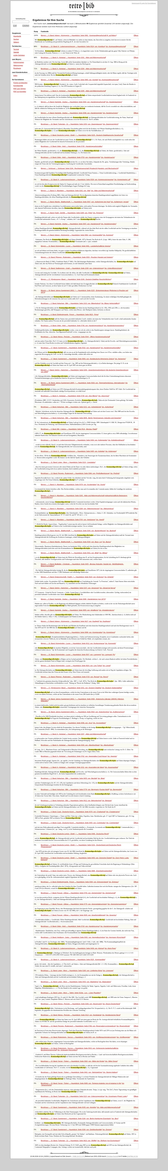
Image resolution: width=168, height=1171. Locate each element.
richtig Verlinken (19, 55)
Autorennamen (18, 62)
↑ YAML (74, 1156)
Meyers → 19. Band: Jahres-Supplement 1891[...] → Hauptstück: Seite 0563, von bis (82, 712)
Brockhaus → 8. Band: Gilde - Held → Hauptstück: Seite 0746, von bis (82, 326)
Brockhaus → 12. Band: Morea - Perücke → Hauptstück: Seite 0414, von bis (80, 1015)
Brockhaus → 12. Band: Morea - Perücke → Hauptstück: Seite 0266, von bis (80, 1004)
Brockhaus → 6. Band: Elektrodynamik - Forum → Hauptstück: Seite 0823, (69, 314)
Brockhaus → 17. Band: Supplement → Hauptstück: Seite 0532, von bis (80, 348)
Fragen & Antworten (20, 83)
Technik (16, 49)
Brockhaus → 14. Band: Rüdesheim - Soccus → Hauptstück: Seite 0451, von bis (85, 1037)
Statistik (16, 52)
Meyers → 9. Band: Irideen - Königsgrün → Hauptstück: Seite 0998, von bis (78, 632)
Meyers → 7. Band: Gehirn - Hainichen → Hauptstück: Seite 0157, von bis (78, 588)
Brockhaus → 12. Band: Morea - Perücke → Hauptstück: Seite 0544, (75, 337)
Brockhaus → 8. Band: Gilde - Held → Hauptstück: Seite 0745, (71, 146)
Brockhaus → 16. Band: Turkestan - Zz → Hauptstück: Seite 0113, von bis (84, 1096)
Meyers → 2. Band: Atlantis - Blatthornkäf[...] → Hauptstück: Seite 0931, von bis (74, 553)
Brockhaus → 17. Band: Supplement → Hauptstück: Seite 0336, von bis (76, 1130)
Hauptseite (17, 36)
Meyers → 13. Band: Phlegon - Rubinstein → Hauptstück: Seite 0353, (77, 257)
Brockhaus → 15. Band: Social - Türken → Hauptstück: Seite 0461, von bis (79, 1072)
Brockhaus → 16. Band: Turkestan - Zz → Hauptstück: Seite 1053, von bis (79, 124)
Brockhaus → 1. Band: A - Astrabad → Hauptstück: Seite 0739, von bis (75, 396)
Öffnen (136, 35)
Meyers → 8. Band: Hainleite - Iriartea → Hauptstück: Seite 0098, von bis (79, 113)
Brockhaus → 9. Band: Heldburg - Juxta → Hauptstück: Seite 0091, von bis (83, 937)
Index (15, 75)
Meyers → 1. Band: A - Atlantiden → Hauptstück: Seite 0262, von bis (77, 191)
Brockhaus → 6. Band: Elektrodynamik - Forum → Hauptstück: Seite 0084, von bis (79, 882)
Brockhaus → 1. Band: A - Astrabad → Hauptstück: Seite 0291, (73, 57)
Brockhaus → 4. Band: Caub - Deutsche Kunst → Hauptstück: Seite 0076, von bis (80, 812)
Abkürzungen (18, 65)
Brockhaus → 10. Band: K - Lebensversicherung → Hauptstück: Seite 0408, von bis (78, 948)
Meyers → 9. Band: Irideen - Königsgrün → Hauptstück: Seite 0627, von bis (75, 621)
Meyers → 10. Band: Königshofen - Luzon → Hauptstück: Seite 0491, (75, 246)
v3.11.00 (81, 1156)
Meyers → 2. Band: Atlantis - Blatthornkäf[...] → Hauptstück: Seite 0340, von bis (78, 531)
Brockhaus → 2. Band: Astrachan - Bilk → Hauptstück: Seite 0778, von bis (81, 789)
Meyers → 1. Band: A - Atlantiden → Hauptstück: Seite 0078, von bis (73, 485)
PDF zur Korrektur (19, 92)
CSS (136, 1156)
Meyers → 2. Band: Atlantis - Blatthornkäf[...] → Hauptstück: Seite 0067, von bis (84, 202)
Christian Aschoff (112, 1156)
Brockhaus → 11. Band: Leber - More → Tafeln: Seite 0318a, (71, 993)
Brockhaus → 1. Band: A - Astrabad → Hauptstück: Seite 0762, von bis (79, 756)
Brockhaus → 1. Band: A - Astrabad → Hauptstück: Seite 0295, (73, 91)
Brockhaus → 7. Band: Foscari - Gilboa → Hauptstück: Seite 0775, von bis (83, 904)
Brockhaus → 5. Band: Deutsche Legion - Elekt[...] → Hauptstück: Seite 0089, (75, 834)
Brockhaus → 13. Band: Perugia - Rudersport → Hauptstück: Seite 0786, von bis (85, 1026)
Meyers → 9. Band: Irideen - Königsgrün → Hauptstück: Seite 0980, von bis (80, 80)
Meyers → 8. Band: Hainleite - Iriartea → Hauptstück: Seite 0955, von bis (77, 610)
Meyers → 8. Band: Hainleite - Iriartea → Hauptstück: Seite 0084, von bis (81, 102)
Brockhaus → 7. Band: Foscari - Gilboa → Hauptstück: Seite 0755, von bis (78, 893)
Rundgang (17, 68)
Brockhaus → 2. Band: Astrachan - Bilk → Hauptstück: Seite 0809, (81, 418)
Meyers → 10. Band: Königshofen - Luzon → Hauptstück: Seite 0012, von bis (78, 643)
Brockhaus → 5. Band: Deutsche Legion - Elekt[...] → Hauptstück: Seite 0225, (82, 135)
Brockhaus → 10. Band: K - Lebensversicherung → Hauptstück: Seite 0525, (73, 960)
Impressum (136, 3)
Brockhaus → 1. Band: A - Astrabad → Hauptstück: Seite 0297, (73, 734)
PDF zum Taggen (19, 89)
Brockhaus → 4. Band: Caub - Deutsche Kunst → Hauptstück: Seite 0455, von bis (80, 823)
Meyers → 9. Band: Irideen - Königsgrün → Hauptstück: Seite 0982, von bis (77, 235)
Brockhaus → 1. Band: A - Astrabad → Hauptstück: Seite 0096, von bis (73, 723)
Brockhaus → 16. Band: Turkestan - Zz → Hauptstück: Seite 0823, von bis (80, 1141)
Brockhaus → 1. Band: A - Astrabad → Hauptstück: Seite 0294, (73, 69)
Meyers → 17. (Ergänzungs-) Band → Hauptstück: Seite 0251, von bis (81, 688)
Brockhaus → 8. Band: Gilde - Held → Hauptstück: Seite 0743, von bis (79, 926)
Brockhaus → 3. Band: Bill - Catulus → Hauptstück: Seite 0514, (69, 429)
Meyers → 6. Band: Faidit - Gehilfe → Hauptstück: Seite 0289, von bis (72, 213)
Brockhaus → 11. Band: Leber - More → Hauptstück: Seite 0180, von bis (77, 971)
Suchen (16, 39)
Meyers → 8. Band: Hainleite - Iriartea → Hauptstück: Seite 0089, (73, 599)
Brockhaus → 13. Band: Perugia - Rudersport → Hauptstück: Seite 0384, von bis (80, 473)
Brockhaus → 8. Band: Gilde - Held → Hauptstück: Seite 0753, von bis (78, 157)
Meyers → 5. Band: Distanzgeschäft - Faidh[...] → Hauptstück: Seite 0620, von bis (77, 577)
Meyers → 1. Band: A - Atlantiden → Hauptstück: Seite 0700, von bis (72, 520)
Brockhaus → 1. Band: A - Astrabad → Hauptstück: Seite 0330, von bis (77, 745)
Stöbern (16, 42)
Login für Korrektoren (148, 3)
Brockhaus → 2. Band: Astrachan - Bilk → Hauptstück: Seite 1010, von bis (80, 303)
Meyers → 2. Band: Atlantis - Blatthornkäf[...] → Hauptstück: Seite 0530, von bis (76, 542)
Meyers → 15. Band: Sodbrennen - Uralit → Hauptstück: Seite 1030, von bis (81, 268)
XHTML (130, 1156)
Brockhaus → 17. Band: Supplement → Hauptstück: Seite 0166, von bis (79, 1118)
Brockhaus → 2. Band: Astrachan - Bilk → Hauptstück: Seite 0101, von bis (77, 407)
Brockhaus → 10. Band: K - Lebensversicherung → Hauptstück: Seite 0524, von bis (83, 46)
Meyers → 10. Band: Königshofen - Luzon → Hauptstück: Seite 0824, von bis (75, 666)
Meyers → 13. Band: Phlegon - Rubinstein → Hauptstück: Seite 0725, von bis (74, 677)
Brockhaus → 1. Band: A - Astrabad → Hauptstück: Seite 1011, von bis (79, 767)
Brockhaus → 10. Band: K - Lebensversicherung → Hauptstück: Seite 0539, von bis (85, 180)
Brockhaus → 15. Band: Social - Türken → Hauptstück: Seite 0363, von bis (79, 1061)
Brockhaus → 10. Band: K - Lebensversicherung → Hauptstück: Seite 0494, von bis (82, 440)
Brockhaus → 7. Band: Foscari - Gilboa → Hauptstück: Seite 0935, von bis (78, 915)
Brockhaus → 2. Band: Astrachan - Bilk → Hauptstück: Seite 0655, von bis (73, 778)
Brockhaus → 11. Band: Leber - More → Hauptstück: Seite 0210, (68, 462)
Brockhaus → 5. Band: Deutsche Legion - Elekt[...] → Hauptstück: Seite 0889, (76, 871)
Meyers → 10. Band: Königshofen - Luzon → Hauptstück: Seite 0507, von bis (78, 655)
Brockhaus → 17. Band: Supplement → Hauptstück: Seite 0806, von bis (83, 359)
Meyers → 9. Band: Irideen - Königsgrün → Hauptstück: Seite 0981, (78, 35)
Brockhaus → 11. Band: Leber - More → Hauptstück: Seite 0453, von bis (76, 982)
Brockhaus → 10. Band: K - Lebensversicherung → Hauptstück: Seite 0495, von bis (78, 451)
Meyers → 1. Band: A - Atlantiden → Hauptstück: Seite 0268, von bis (77, 509)
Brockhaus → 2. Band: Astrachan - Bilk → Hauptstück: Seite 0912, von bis (76, 801)
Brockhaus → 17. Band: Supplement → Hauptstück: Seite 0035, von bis (80, 1107)
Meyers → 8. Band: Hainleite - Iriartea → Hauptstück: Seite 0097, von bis (78, 224)
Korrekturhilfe (18, 86)
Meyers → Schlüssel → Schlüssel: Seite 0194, (79, 168)
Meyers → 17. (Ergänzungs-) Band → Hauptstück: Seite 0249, (76, 279)
